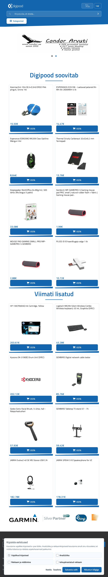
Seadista (57, 569)
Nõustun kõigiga (91, 569)
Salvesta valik (71, 569)
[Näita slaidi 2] (56, 56)
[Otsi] (98, 14)
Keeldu (49, 569)
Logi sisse (97, 5)
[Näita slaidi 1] (52, 56)
